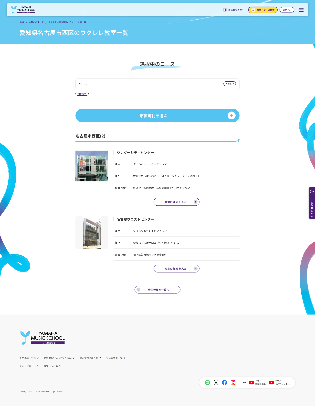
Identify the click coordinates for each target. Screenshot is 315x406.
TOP (22, 22)
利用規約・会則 (28, 357)
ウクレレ (155, 83)
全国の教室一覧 (36, 22)
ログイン (287, 9)
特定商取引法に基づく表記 (58, 357)
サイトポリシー (28, 366)
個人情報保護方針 (89, 357)
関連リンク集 (51, 366)
